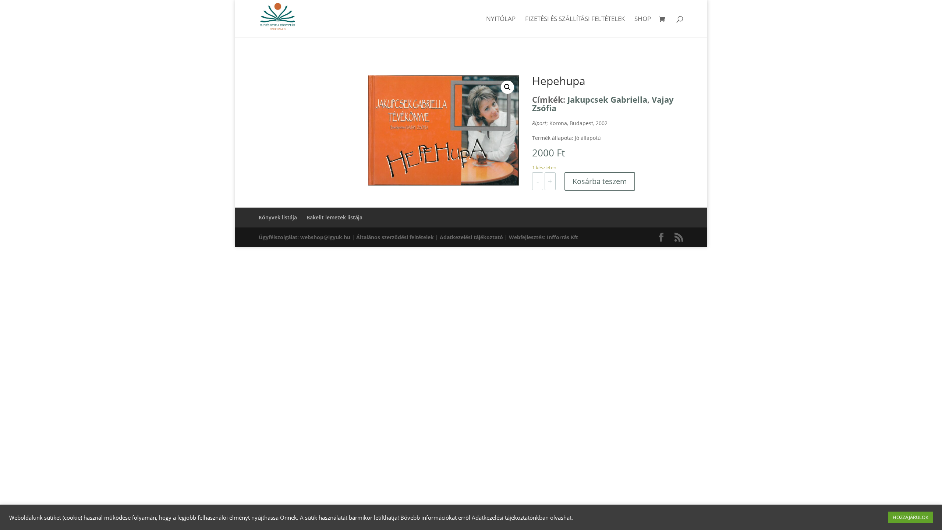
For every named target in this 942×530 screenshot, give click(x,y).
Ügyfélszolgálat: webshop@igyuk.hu (304, 237)
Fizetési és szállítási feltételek (575, 19)
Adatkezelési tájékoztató (471, 237)
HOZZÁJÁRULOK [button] (910, 517)
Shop (642, 19)
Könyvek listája (278, 217)
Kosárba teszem (600, 181)
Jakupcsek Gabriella (607, 99)
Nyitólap (501, 19)
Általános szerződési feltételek (395, 237)
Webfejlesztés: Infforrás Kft (543, 237)
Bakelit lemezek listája (334, 217)
